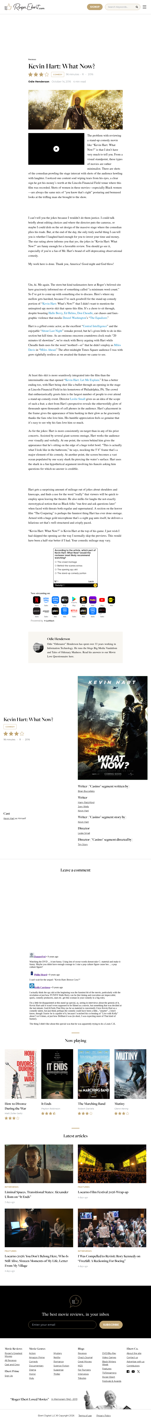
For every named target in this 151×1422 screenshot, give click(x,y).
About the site (134, 1353)
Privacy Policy (103, 1415)
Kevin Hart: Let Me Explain (82, 380)
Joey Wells (83, 806)
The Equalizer (98, 318)
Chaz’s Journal (85, 1357)
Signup (95, 6)
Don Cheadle (85, 313)
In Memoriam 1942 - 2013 (64, 1399)
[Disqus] (75, 989)
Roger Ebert (108, 1377)
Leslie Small (77, 399)
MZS (80, 1365)
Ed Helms (70, 313)
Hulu (31, 1378)
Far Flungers (84, 1370)
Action (32, 1353)
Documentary (36, 1365)
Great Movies (85, 1361)
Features (106, 1368)
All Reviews (10, 1360)
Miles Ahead (48, 350)
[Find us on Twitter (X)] (138, 1371)
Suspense (59, 1370)
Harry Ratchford (86, 802)
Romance (59, 1361)
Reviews (32, 59)
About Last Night (51, 331)
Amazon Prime (37, 1357)
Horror (32, 1374)
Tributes (82, 1378)
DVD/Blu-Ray (109, 1353)
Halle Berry (56, 313)
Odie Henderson (38, 81)
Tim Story (83, 844)
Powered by (37, 620)
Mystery (58, 1353)
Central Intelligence (95, 326)
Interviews (83, 1374)
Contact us (132, 1357)
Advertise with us (135, 1361)
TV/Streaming (109, 1373)
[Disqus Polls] (75, 915)
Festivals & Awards (111, 1381)
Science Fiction (61, 1365)
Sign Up (9, 1375)
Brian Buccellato (86, 791)
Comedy (57, 74)
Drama (32, 1370)
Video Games (109, 1357)
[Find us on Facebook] (128, 1371)
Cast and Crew (12, 1364)
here (71, 656)
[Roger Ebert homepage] (25, 7)
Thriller (57, 1374)
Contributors (133, 1365)
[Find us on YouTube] (133, 1371)
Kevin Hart (49, 303)
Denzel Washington (74, 318)
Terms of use (85, 1415)
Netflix (57, 1357)
